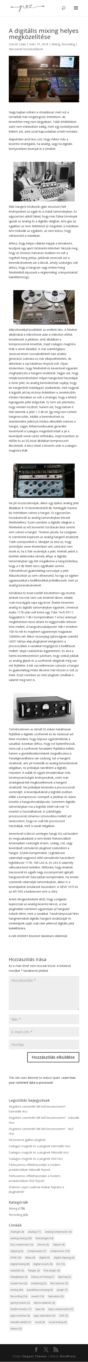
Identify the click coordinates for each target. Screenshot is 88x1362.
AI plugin (17, 1231)
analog (34, 1231)
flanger (34, 1270)
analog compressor (58, 1231)
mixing (16, 1290)
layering (64, 1277)
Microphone (59, 1283)
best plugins (44, 1238)
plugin (62, 1290)
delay (30, 1257)
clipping (16, 1251)
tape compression (60, 1309)
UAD (63, 1315)
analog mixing (21, 1238)
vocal (40, 1322)
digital (44, 1257)
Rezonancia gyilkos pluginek (27, 1140)
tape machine (20, 1315)
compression (36, 1251)
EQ (60, 1264)
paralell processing (40, 1290)
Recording (68, 44)
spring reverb (20, 1303)
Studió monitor (20, 1309)
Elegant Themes (34, 1356)
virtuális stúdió (20, 1322)
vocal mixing (58, 1322)
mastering (38, 1283)
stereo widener (44, 1303)
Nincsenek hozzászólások (26, 49)
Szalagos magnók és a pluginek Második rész (39, 1152)
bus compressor (21, 1244)
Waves (15, 1328)
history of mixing (42, 1277)
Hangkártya (18, 1277)
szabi (22, 44)
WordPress (68, 1356)
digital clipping (64, 1257)
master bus (18, 1283)
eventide (17, 1270)
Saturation (55, 1296)
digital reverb (42, 1264)
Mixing (55, 44)
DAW (15, 1257)
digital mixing (19, 1264)
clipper (58, 1244)
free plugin (52, 1270)
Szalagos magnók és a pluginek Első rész (36, 1159)
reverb (37, 1296)
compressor (59, 1251)
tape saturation (44, 1315)
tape (39, 1309)
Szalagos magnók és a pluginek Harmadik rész (39, 1146)
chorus (43, 1244)
